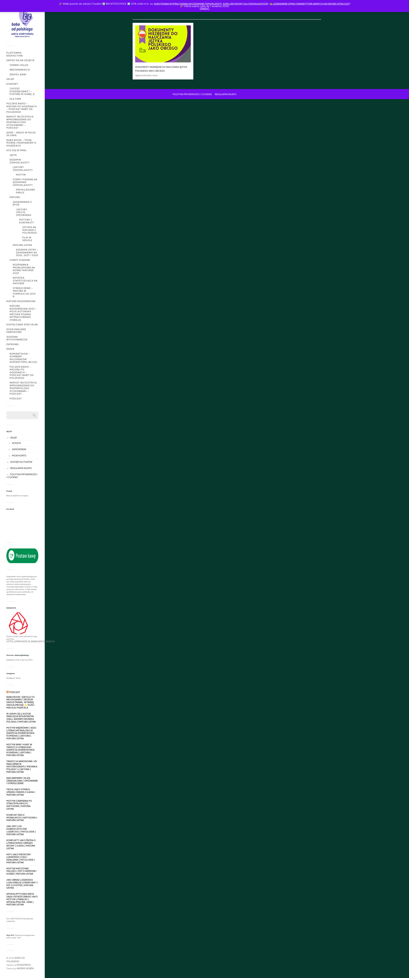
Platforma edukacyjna (14, 54)
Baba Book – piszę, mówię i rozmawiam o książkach (21, 143)
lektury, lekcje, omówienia (23, 212)
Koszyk (16, 443)
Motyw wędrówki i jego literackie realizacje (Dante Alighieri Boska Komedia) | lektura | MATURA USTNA (21, 733)
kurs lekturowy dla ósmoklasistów (245, 3)
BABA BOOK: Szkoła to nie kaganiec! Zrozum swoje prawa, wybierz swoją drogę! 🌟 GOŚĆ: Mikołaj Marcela (20, 702)
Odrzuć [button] (204, 8)
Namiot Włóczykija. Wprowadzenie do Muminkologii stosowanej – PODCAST (20, 122)
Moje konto (19, 455)
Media (10, 348)
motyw (21, 174)
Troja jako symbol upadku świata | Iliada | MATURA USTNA (20, 792)
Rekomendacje (20, 69)
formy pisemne (20, 260)
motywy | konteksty (26, 221)
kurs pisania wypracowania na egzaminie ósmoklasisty (188, 3)
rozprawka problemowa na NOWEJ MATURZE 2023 (24, 268)
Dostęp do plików (21, 461)
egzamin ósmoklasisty (20, 161)
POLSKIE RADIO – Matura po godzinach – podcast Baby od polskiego (21, 107)
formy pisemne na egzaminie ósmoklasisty (25, 182)
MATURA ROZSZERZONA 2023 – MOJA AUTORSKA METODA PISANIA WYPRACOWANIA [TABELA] (23, 312)
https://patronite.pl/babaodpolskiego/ (30, 641)
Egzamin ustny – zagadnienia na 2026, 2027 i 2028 (27, 252)
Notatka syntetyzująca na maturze (25, 280)
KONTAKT (12, 83)
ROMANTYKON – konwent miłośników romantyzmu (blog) (23, 357)
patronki (12, 344)
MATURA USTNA (22, 245)
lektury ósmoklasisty (23, 168)
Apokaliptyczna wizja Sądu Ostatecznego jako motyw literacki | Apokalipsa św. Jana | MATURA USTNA (22, 899)
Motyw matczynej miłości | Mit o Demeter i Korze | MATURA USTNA (21, 871)
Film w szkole (27, 239)
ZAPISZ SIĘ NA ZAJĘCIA (20, 60)
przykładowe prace (25, 191)
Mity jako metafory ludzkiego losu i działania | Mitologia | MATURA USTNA (20, 858)
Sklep (10, 79)
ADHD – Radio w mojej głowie (21, 134)
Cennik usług (19, 65)
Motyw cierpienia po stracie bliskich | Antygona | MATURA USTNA (19, 804)
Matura (15, 197)
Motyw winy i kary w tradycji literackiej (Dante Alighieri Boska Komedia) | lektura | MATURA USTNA (20, 750)
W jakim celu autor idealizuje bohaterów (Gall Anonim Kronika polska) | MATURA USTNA (21, 717)
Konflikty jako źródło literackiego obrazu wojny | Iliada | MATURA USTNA (21, 844)
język (13, 155)
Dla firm (15, 98)
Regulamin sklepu (21, 468)
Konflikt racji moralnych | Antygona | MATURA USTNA (21, 817)
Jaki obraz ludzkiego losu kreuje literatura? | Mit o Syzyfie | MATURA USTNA (22, 883)
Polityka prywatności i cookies (192, 94)
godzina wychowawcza (16, 338)
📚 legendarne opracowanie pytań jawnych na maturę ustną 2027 (310, 3)
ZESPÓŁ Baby (18, 74)
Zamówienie (19, 449)
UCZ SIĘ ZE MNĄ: (16, 150)
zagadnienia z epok (22, 203)
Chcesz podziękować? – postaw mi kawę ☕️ (22, 91)
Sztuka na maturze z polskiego (29, 230)
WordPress (24, 964)
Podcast (16, 398)
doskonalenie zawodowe (16, 330)
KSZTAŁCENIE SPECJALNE (22, 324)
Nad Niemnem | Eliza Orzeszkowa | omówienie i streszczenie (22, 781)
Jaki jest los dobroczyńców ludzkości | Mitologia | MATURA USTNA (21, 830)
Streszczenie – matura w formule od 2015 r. (24, 292)
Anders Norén (25, 968)
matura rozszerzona (21, 301)
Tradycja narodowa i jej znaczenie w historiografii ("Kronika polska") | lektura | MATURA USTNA (21, 766)
